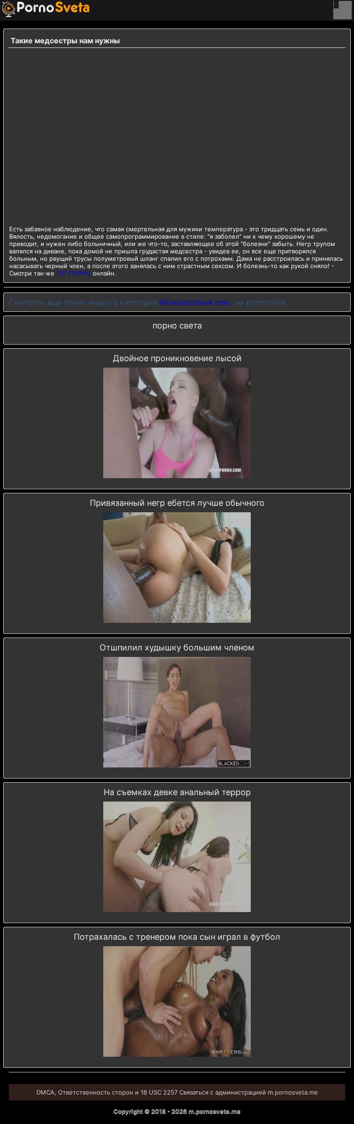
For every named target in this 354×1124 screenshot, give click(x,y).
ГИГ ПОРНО (73, 273)
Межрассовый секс (195, 302)
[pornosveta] (16, 9)
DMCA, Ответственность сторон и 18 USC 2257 (106, 1092)
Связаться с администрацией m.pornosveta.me (248, 1092)
